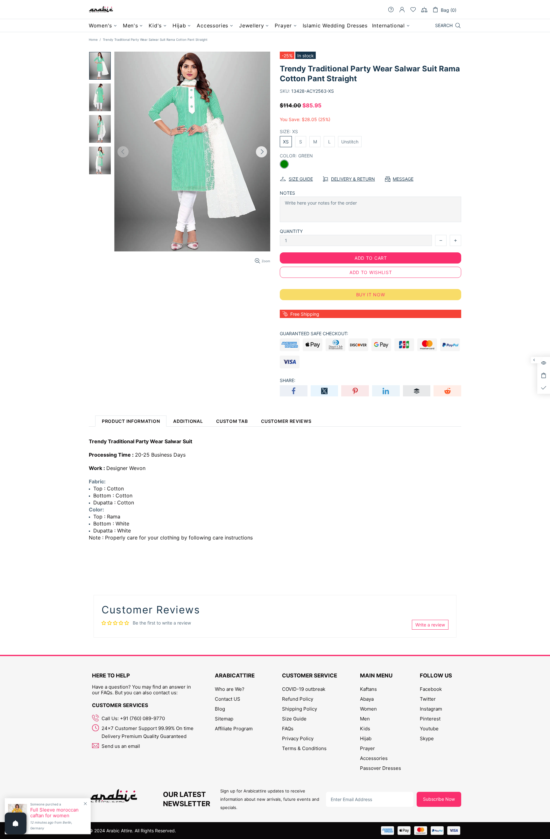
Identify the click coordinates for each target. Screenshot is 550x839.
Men (365, 719)
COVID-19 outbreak (303, 689)
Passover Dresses (380, 768)
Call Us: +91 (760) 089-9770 (133, 718)
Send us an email (121, 746)
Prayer (367, 748)
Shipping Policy (299, 709)
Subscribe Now (439, 799)
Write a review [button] (430, 624)
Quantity (291, 231)
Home (93, 39)
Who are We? (229, 689)
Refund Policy (297, 699)
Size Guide (294, 719)
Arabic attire (101, 9)
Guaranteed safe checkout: (314, 333)
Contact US (227, 699)
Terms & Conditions (304, 748)
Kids (365, 729)
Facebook (431, 689)
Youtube (429, 729)
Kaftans (368, 689)
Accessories (374, 758)
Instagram (431, 709)
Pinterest (430, 719)
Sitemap (224, 719)
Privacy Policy (298, 738)
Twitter (428, 699)
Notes (287, 193)
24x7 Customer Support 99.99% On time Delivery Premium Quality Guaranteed (148, 732)
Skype (427, 738)
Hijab (365, 738)
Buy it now (370, 294)
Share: (287, 380)
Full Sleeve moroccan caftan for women (54, 813)
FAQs (287, 729)
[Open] (15, 823)
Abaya (367, 699)
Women (368, 709)
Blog (220, 709)
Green (284, 164)
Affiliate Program (234, 729)
